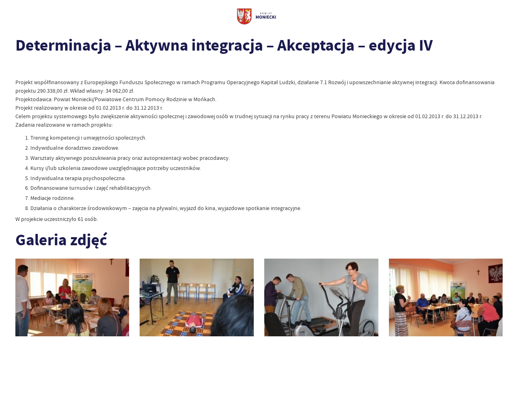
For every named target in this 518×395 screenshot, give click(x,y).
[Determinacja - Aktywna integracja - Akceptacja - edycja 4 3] (321, 297)
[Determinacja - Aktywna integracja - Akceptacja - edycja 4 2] (197, 297)
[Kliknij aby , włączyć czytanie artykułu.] (20, 67)
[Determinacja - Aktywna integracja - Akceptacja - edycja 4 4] (446, 297)
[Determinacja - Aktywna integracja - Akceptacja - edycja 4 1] (72, 297)
